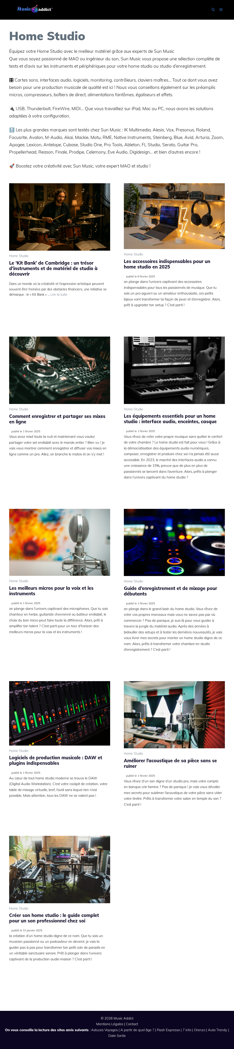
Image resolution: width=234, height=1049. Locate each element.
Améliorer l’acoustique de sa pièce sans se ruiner (170, 763)
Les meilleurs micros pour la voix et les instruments (51, 590)
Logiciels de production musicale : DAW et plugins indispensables (55, 760)
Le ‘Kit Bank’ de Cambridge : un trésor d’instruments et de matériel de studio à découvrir (53, 268)
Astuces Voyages (104, 1030)
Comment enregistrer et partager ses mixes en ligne (57, 419)
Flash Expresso (168, 1030)
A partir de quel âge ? (137, 1030)
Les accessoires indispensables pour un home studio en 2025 (167, 264)
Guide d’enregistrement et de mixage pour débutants (170, 591)
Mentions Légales (109, 1024)
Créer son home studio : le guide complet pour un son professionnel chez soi (54, 918)
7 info (187, 1030)
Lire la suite (59, 294)
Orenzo (199, 1030)
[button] (213, 10)
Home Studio (18, 256)
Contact (132, 1024)
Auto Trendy (217, 1030)
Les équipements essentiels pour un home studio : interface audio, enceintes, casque (170, 418)
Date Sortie (117, 1035)
